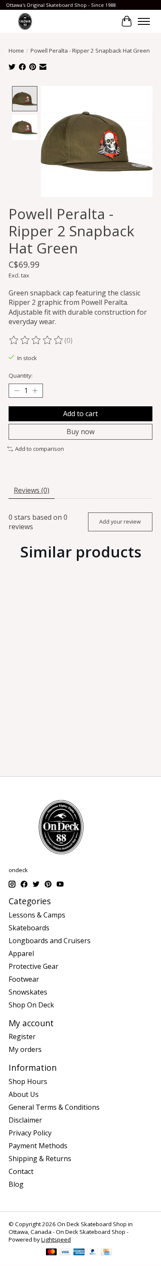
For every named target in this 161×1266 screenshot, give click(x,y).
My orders (25, 1049)
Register (22, 1036)
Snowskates (28, 992)
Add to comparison (39, 449)
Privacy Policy (30, 1133)
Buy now (80, 431)
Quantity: (21, 375)
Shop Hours (28, 1081)
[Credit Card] (106, 1252)
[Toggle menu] (143, 21)
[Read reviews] (36, 340)
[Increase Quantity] (34, 390)
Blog (16, 1184)
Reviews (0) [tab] (31, 490)
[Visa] (65, 1252)
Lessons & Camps (37, 915)
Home (16, 50)
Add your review (120, 521)
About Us (24, 1094)
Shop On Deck (31, 1005)
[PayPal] (92, 1252)
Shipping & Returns (40, 1158)
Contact (21, 1171)
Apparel (21, 953)
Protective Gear (33, 966)
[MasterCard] (51, 1252)
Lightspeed (56, 1239)
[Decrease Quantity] (16, 390)
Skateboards (29, 927)
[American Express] (79, 1252)
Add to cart (80, 413)
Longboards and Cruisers (50, 940)
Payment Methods (38, 1145)
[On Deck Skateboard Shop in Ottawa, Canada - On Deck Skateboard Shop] (25, 21)
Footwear (24, 979)
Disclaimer (25, 1120)
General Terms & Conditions (54, 1107)
